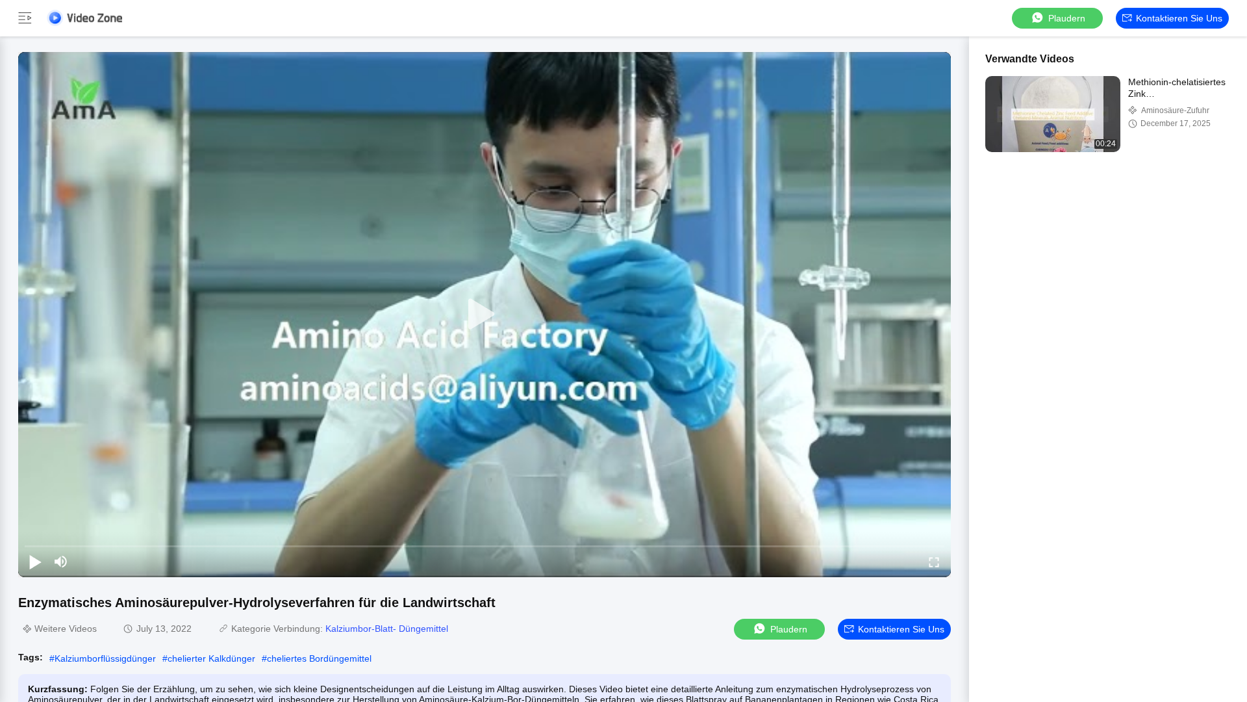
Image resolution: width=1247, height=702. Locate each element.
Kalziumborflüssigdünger (105, 658)
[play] (484, 314)
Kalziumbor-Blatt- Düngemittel (386, 628)
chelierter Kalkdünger (211, 658)
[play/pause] (35, 561)
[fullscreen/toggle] (934, 561)
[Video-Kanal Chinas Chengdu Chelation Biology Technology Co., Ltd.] (84, 18)
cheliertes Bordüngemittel (319, 658)
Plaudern (1066, 18)
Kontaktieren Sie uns (1179, 18)
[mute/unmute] (61, 561)
